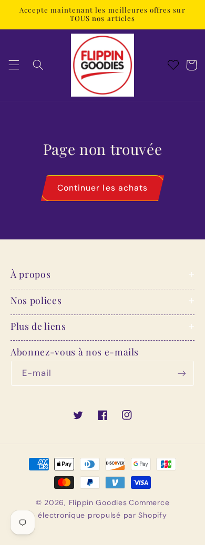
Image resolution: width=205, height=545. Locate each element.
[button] (14, 65)
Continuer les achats (102, 187)
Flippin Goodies (98, 502)
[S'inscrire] (182, 373)
